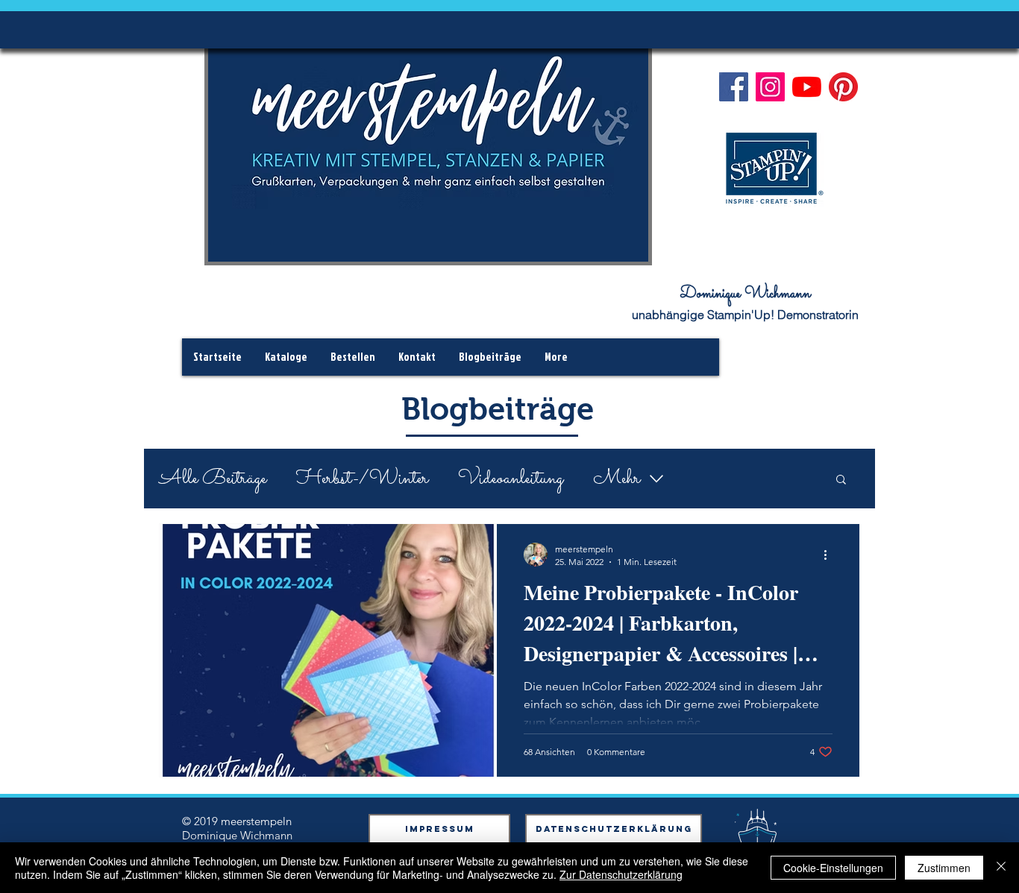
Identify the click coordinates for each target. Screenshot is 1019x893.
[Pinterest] (843, 86)
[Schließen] (1001, 867)
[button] (841, 480)
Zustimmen (944, 867)
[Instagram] (770, 86)
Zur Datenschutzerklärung (621, 874)
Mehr (616, 479)
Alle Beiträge (212, 479)
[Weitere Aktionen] (830, 555)
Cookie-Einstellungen (833, 867)
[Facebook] (733, 86)
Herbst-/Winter (362, 479)
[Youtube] (806, 86)
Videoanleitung (510, 479)
